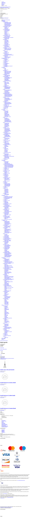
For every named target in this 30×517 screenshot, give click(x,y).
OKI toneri (6, 250)
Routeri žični (4, 186)
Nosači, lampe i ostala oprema (8, 211)
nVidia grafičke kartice (7, 75)
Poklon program (6, 283)
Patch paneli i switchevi (7, 179)
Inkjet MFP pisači (7, 118)
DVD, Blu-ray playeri (7, 200)
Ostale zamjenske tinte (7, 247)
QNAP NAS (6, 175)
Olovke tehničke (6, 302)
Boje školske (6, 275)
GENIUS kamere (7, 142)
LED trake (6, 332)
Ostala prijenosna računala (8, 25)
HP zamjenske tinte (7, 246)
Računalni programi (5, 55)
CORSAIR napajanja (7, 98)
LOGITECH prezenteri (7, 140)
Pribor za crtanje (6, 303)
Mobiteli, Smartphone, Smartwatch (7, 206)
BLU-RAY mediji (7, 235)
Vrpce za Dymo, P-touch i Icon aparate (9, 262)
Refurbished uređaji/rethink (5, 426)
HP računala (6, 42)
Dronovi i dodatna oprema (8, 335)
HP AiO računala (7, 46)
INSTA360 (3, 353)
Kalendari (6, 282)
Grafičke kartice (5, 74)
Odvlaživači (6, 306)
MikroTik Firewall (7, 168)
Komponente (3, 67)
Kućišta (4, 89)
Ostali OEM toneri (7, 251)
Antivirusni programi (7, 57)
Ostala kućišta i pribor (7, 92)
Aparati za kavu (6, 307)
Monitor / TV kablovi (7, 231)
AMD (5, 68)
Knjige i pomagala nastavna (8, 278)
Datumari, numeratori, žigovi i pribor (9, 287)
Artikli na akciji (3, 2)
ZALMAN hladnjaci (7, 80)
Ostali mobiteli (6, 207)
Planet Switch (6, 190)
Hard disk (4, 81)
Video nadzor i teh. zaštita (6, 216)
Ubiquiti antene (6, 162)
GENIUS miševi (7, 124)
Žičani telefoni (6, 201)
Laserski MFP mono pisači (8, 120)
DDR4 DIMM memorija (7, 87)
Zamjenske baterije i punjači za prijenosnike (8, 37)
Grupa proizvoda (2, 347)
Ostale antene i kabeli (7, 163)
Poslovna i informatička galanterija (9, 281)
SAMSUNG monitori (7, 115)
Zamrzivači (6, 322)
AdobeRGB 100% (2, 358)
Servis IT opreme (4, 425)
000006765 (3, 430)
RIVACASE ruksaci (7, 36)
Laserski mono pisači (7, 119)
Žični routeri (6, 187)
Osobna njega (6, 317)
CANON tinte (6, 242)
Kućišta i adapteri (7, 85)
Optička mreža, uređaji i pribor (6, 177)
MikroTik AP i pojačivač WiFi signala (9, 165)
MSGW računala (7, 43)
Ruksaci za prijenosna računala (6, 35)
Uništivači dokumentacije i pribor (8, 261)
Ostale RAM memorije (7, 88)
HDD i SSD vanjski (7, 83)
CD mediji (6, 234)
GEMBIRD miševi (7, 123)
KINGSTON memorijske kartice (8, 94)
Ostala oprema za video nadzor (8, 219)
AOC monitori (6, 111)
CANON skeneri (7, 153)
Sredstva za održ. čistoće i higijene (9, 266)
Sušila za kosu (6, 314)
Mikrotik (6, 172)
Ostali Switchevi (6, 192)
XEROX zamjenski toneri (8, 256)
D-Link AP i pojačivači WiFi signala (9, 164)
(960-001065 (3, 429)
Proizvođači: (1, 350)
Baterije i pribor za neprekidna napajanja (9, 156)
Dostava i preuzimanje (4, 424)
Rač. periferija (3, 109)
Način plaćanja (3, 423)
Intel (5, 69)
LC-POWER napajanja (7, 99)
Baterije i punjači (5, 220)
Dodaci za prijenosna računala (6, 26)
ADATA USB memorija (7, 102)
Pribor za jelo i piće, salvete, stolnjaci (9, 267)
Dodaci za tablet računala (7, 49)
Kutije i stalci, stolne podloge (8, 288)
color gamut (9, 358)
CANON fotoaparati (7, 198)
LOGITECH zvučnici (7, 138)
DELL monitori (6, 112)
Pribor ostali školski (7, 277)
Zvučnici (4, 137)
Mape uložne (6, 292)
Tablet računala (5, 47)
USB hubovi (6, 159)
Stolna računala (5, 39)
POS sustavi (6, 151)
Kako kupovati (3, 420)
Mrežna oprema (5, 171)
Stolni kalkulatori (7, 259)
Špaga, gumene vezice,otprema (8, 265)
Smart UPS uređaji (7, 157)
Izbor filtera (2, 345)
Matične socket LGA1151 (8, 72)
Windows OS (6, 56)
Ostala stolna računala (7, 44)
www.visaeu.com (5, 493)
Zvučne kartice (6, 107)
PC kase (6, 149)
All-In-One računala (5, 45)
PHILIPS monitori (7, 114)
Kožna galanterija (7, 284)
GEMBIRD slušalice (7, 135)
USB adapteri (4, 193)
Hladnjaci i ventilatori (5, 76)
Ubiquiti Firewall (7, 169)
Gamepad (6, 145)
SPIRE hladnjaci (7, 79)
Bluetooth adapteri (7, 194)
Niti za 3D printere (7, 237)
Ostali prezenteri (6, 141)
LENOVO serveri (7, 52)
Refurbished (6, 59)
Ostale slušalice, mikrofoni (8, 136)
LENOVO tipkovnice (7, 129)
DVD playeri (4, 199)
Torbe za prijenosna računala (6, 29)
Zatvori (1, 445)
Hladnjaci (6, 319)
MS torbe (6, 33)
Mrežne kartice (6, 174)
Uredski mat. (3, 257)
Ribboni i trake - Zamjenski (8, 240)
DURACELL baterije (7, 221)
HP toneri (6, 249)
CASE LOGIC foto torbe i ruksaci (9, 196)
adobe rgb (13, 358)
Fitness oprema (5, 326)
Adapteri (6, 228)
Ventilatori (6, 316)
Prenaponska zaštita (7, 158)
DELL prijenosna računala (8, 23)
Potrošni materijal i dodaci (8, 152)
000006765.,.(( (3, 432)
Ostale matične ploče (7, 73)
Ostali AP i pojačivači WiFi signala (9, 167)
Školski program (5, 274)
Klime (4, 323)
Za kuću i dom (6, 337)
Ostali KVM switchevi (7, 170)
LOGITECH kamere (7, 143)
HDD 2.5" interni (7, 82)
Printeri (4, 117)
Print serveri (4, 181)
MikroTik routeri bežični (7, 184)
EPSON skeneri (6, 154)
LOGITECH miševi (7, 125)
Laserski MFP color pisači (8, 121)
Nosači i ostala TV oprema (8, 214)
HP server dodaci (7, 53)
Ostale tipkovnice (7, 131)
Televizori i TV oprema (6, 212)
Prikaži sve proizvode (3, 13)
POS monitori (6, 150)
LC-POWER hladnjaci (7, 78)
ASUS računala (6, 40)
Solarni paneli (6, 334)
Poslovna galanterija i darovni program (7, 279)
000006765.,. (3, 431)
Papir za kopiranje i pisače (8, 268)
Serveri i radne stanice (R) (6, 63)
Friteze (5, 310)
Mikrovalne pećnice (7, 313)
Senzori (5, 218)
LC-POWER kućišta (7, 90)
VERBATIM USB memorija (8, 103)
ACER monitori (6, 110)
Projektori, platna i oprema (6, 209)
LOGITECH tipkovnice (7, 130)
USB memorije (5, 101)
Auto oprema (4, 215)
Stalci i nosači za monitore (8, 116)
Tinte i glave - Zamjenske (6, 244)
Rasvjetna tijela (5, 329)
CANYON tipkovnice (7, 128)
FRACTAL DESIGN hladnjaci (8, 77)
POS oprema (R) (5, 64)
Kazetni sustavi (6, 324)
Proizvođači (3, 4)
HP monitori (6, 113)
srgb (10, 358)
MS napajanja (6, 100)
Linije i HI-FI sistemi (5, 204)
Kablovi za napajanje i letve (8, 230)
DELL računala (6, 41)
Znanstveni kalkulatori (7, 260)
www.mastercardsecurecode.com (21, 480)
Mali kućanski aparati (5, 305)
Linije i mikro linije (7, 205)
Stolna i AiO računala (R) (6, 60)
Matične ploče (4, 70)
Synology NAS (6, 176)
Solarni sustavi (5, 333)
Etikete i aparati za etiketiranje (8, 272)
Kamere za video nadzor (7, 217)
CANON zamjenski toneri (8, 253)
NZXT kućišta (6, 91)
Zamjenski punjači (7, 38)
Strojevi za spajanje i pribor (8, 290)
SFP (5, 180)
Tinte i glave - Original (5, 241)
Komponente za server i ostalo (8, 54)
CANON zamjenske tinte (8, 245)
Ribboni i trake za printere (6, 239)
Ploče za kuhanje (7, 321)
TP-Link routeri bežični (7, 185)
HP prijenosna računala (7, 24)
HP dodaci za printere (7, 226)
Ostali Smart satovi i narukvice (8, 327)
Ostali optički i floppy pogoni (8, 106)
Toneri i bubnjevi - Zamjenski (6, 252)
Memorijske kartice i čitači (6, 93)
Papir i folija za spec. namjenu (8, 269)
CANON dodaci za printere (8, 225)
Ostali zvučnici (6, 139)
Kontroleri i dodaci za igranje (8, 203)
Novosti (3, 3)
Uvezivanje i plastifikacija (8, 296)
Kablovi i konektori (7, 178)
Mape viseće (6, 294)
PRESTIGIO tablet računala (8, 48)
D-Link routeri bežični (7, 183)
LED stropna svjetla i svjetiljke (8, 331)
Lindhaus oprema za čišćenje (6, 328)
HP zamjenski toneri (7, 254)
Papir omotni (6, 271)
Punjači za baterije (7, 224)
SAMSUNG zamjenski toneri (8, 255)
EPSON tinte (6, 243)
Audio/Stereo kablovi (7, 229)
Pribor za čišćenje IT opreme (8, 238)
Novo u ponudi (3, 338)
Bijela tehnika (4, 318)
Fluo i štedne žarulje (7, 330)
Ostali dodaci (6, 28)
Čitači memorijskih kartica (8, 96)
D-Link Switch (6, 189)
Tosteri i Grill (6, 315)
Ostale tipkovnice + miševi (8, 133)
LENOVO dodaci (7, 27)
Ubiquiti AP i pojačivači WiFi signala (9, 166)
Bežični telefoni (6, 202)
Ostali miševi (6, 126)
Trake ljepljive (6, 264)
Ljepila (5, 289)
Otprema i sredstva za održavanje (7, 263)
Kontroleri (4, 108)
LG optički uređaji (7, 105)
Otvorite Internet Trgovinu (10, 497)
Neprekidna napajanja (5, 155)
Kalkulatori (4, 258)
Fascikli (5, 293)
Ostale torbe (6, 34)
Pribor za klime (6, 325)
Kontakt (3, 422)
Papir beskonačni (7, 270)
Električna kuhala (7, 309)
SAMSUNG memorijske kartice (8, 95)
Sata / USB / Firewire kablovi (8, 232)
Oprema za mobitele (7, 208)
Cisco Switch (6, 188)
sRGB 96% (6, 358)
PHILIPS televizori (7, 213)
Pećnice (5, 320)
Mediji (4, 233)
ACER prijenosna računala (8, 22)
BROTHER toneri (7, 248)
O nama (3, 421)
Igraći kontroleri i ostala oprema (7, 144)
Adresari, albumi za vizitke (8, 285)
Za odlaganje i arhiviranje (6, 291)
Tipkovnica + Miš (5, 132)
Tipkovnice (4, 127)
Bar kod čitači (6, 148)
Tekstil (5, 280)
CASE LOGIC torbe (7, 30)
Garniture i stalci (6, 304)
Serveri (4, 50)
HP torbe (6, 32)
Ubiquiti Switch (6, 191)
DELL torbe (6, 31)
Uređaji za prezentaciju (7, 297)
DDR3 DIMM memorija (7, 86)
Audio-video (3, 195)
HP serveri (6, 51)
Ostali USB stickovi (7, 104)
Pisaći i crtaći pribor (5, 298)
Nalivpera (6, 300)
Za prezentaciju (5, 295)
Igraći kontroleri (6, 146)
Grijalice (6, 311)
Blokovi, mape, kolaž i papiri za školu (9, 276)
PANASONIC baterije (7, 222)
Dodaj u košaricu (2, 384)
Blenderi (6, 308)
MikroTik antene (7, 161)
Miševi (4, 122)
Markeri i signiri (6, 301)
